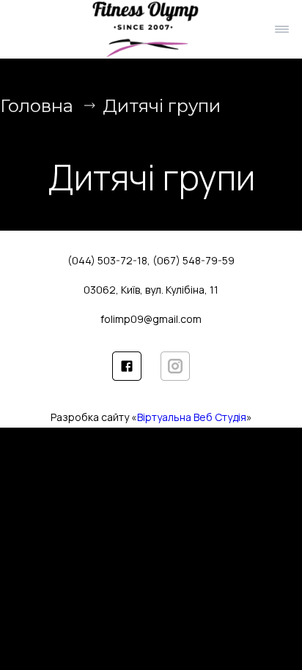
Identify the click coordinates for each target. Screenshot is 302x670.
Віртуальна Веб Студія (191, 417)
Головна (36, 105)
